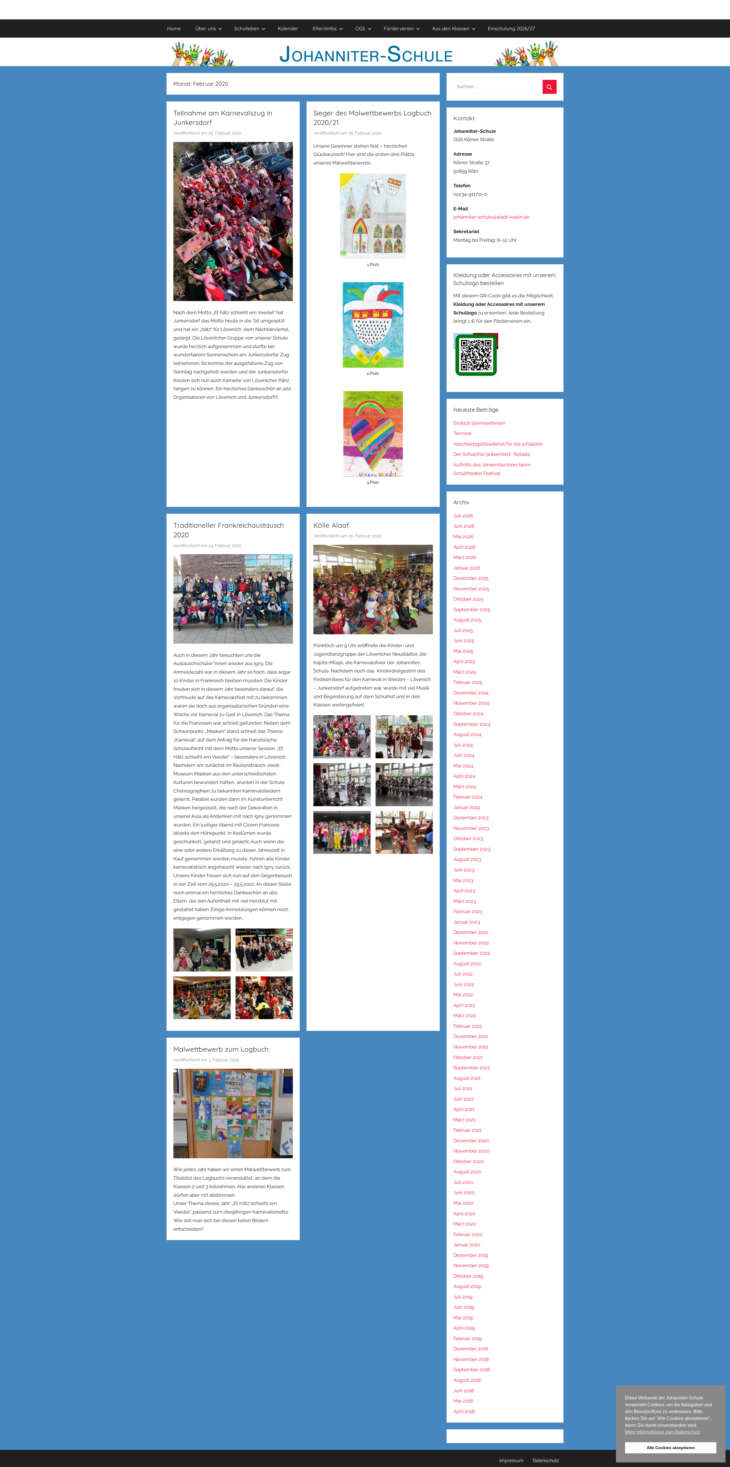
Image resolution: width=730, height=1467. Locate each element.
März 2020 (464, 1224)
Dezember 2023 (470, 817)
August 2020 (467, 1172)
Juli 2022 (463, 974)
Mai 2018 (463, 1401)
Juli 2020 (463, 1182)
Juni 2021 (463, 1099)
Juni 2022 (463, 984)
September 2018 (471, 1369)
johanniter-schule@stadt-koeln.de (491, 217)
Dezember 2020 (471, 1140)
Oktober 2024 (468, 713)
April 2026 (464, 547)
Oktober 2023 (468, 838)
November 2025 (471, 589)
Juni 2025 (463, 640)
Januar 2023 (466, 922)
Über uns (205, 28)
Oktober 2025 (468, 599)
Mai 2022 (463, 994)
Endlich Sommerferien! (479, 423)
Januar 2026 (466, 568)
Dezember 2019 (470, 1255)
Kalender (288, 28)
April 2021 (463, 1109)
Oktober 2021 (468, 1057)
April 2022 (464, 1005)
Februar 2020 (467, 1234)
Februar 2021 (467, 1130)
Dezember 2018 (470, 1349)
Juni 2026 (463, 526)
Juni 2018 (463, 1390)
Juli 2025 (463, 630)
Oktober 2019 (468, 1276)
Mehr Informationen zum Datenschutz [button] (662, 1432)
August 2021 (466, 1078)
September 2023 (471, 849)
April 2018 (464, 1411)
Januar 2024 (466, 807)
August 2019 (467, 1286)
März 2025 (464, 672)
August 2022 (467, 963)
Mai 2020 (463, 1203)
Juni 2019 (463, 1307)
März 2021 (464, 1120)
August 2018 (467, 1380)
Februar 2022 (467, 1026)
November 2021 (470, 1047)
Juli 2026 (463, 516)
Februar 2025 (467, 682)
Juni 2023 (463, 870)
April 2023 (464, 890)
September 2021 (471, 1067)
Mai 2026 (463, 536)
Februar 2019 (467, 1338)
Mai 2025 (463, 651)
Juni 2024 (463, 755)
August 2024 (467, 734)
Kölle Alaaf (331, 525)
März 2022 (464, 1015)
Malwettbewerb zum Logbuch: (221, 1049)
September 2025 (471, 609)
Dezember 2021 (470, 1036)
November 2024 (471, 703)
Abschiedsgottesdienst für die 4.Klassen (498, 444)
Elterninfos (325, 28)
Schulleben (246, 28)
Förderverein (399, 28)
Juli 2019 (463, 1297)
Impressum (511, 1460)
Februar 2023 (467, 911)
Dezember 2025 (470, 578)
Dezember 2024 (470, 693)
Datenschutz (546, 1460)
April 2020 (464, 1213)
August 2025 (467, 620)
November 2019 (471, 1265)
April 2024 (464, 776)
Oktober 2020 (468, 1161)
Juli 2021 (462, 1088)
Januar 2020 (466, 1244)
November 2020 (471, 1151)
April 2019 (464, 1328)
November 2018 (471, 1359)
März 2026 (464, 557)
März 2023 (464, 901)
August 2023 (467, 859)
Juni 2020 (463, 1192)
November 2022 (471, 943)
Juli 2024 (463, 745)
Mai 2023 (463, 880)
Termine (462, 433)
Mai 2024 (463, 766)
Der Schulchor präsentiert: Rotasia (491, 454)
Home (174, 28)
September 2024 (471, 724)
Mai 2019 (463, 1317)
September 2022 (471, 953)
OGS (360, 28)
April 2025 (464, 661)
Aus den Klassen (450, 28)
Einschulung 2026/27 (511, 28)
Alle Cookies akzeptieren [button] (671, 1447)
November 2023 (471, 828)
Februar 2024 (467, 797)
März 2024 (464, 786)
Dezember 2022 (470, 932)
